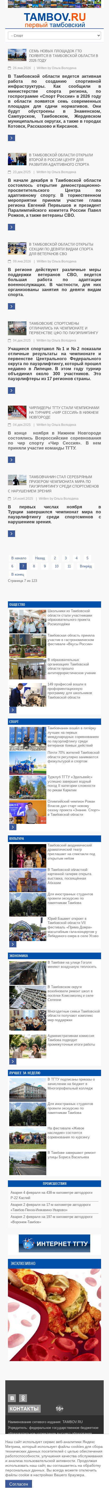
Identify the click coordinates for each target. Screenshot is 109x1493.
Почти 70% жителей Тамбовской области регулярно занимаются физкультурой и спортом (73, 757)
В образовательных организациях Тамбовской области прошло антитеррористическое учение (72, 666)
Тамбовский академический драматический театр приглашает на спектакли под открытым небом (71, 851)
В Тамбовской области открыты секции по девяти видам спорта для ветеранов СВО (61, 249)
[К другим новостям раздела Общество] (12, 710)
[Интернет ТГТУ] (54, 1243)
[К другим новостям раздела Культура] (12, 944)
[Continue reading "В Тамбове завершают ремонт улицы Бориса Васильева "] (27, 1161)
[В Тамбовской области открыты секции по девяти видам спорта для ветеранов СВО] (17, 248)
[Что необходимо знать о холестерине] (54, 1315)
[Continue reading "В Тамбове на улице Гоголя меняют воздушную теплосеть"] (27, 971)
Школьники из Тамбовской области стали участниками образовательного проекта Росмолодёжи (70, 617)
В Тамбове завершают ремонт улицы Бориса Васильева (72, 1155)
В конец (17, 574)
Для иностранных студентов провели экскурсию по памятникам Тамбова (70, 898)
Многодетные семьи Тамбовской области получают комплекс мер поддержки (74, 1015)
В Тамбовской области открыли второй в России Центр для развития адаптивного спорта (61, 160)
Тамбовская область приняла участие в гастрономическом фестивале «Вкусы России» (71, 639)
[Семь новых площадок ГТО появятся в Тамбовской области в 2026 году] (17, 55)
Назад (40, 558)
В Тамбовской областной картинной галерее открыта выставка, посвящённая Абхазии (69, 876)
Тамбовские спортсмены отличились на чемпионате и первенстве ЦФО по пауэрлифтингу (63, 328)
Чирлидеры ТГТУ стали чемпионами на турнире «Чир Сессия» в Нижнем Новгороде (64, 412)
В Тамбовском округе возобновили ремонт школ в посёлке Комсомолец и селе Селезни (70, 993)
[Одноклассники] (23, 1398)
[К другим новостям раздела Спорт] (12, 827)
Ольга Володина (64, 68)
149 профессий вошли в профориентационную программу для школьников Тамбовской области (70, 690)
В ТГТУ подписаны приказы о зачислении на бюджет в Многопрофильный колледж (71, 1083)
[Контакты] (24, 1408)
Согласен (18, 1484)
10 (56, 566)
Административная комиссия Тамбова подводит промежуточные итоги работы (71, 1040)
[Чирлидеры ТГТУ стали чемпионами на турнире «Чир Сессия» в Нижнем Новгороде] (17, 412)
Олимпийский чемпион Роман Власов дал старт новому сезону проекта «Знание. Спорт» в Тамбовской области (74, 808)
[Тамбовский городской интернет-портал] (54, 20)
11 (69, 566)
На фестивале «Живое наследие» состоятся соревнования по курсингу (69, 1132)
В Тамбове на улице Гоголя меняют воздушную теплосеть (72, 964)
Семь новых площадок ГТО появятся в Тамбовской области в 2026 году (63, 56)
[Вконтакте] (12, 1398)
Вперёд (86, 566)
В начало (18, 558)
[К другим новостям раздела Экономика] (12, 1061)
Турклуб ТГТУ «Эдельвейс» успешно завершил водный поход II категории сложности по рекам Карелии (71, 783)
